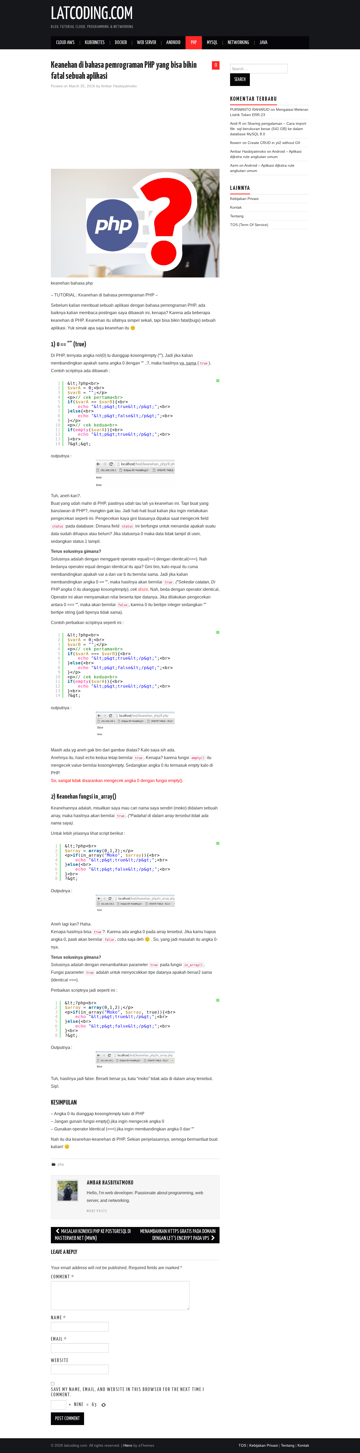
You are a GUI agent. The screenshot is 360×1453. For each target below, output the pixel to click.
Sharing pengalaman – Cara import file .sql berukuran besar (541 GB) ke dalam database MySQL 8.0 (268, 128)
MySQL (212, 42)
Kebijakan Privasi (244, 198)
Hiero (127, 1445)
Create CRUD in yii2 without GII (274, 143)
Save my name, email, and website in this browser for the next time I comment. (127, 1392)
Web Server (146, 42)
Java (263, 42)
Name (58, 1318)
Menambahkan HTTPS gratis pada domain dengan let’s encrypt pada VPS (178, 1235)
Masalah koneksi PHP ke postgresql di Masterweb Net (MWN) (93, 1235)
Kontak (236, 207)
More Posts (97, 1211)
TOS (242, 1445)
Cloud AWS (65, 42)
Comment (62, 1277)
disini (143, 589)
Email (59, 1339)
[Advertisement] (135, 132)
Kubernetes (95, 42)
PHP (194, 42)
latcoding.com (92, 14)
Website (60, 1360)
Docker (121, 42)
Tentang (237, 216)
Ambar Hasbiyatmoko (119, 86)
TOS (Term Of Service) (249, 225)
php (61, 1164)
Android (173, 42)
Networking (238, 42)
